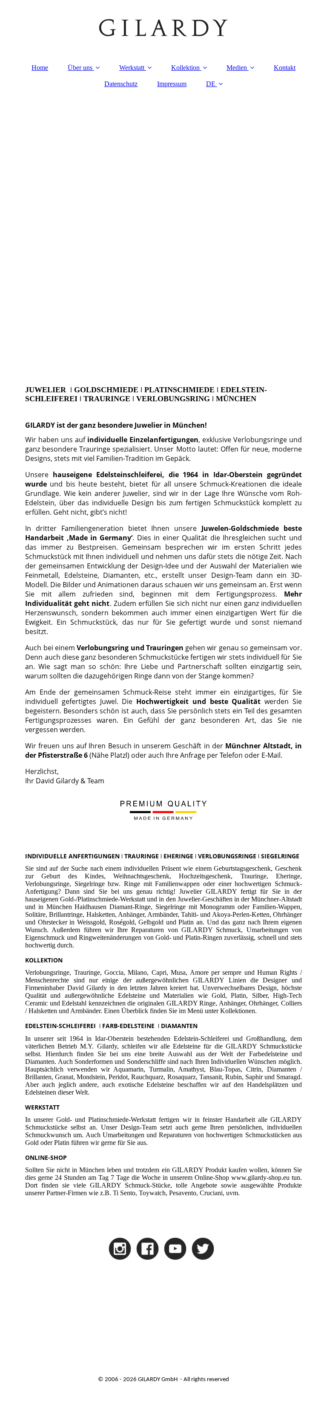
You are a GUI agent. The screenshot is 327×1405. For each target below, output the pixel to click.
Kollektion (185, 67)
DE (210, 83)
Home (40, 67)
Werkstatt (131, 67)
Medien (237, 67)
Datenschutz (121, 83)
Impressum (171, 83)
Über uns (80, 67)
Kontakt (284, 67)
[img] (163, 27)
